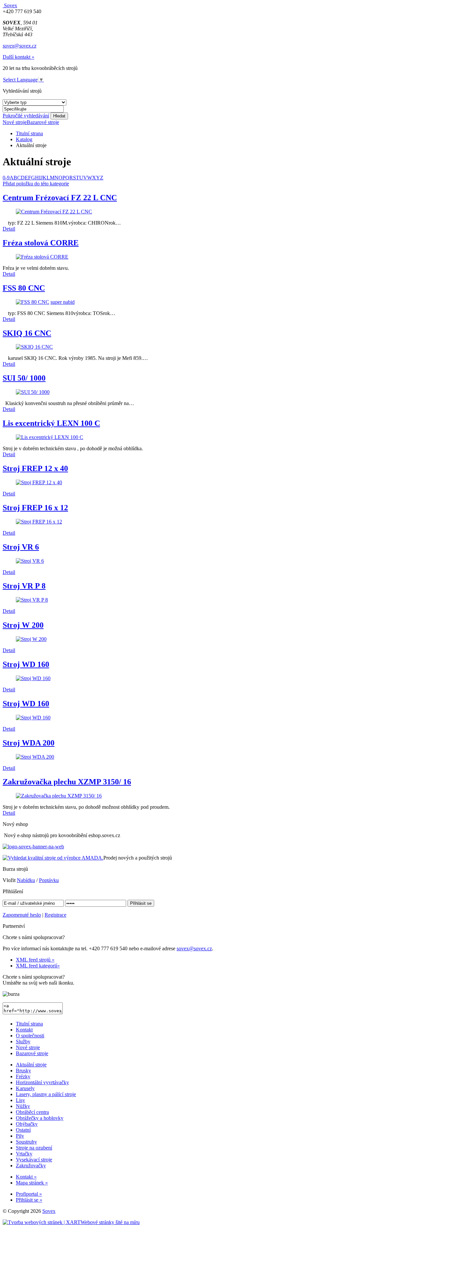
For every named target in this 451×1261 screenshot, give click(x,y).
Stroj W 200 (23, 625)
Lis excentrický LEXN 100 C (51, 423)
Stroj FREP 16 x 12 (35, 507)
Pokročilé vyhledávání (26, 115)
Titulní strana (29, 133)
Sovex (48, 1211)
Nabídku (26, 880)
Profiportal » (29, 1194)
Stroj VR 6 (21, 547)
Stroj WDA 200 (28, 743)
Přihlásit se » (29, 1200)
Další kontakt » (18, 57)
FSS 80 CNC (24, 288)
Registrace (55, 915)
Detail (9, 229)
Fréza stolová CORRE (41, 242)
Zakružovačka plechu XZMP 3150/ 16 (67, 781)
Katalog (24, 139)
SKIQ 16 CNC (27, 333)
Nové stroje (15, 122)
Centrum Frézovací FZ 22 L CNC (60, 197)
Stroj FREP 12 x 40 (35, 468)
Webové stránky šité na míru (110, 1222)
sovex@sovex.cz (19, 45)
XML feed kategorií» (38, 965)
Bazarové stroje (43, 122)
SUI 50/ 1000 (24, 378)
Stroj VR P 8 (24, 586)
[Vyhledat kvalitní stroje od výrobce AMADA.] (53, 858)
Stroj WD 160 (26, 664)
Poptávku (49, 880)
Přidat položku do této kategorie (36, 183)
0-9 (6, 177)
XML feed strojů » (35, 959)
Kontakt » (26, 1177)
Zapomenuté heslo (22, 915)
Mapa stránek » (32, 1182)
